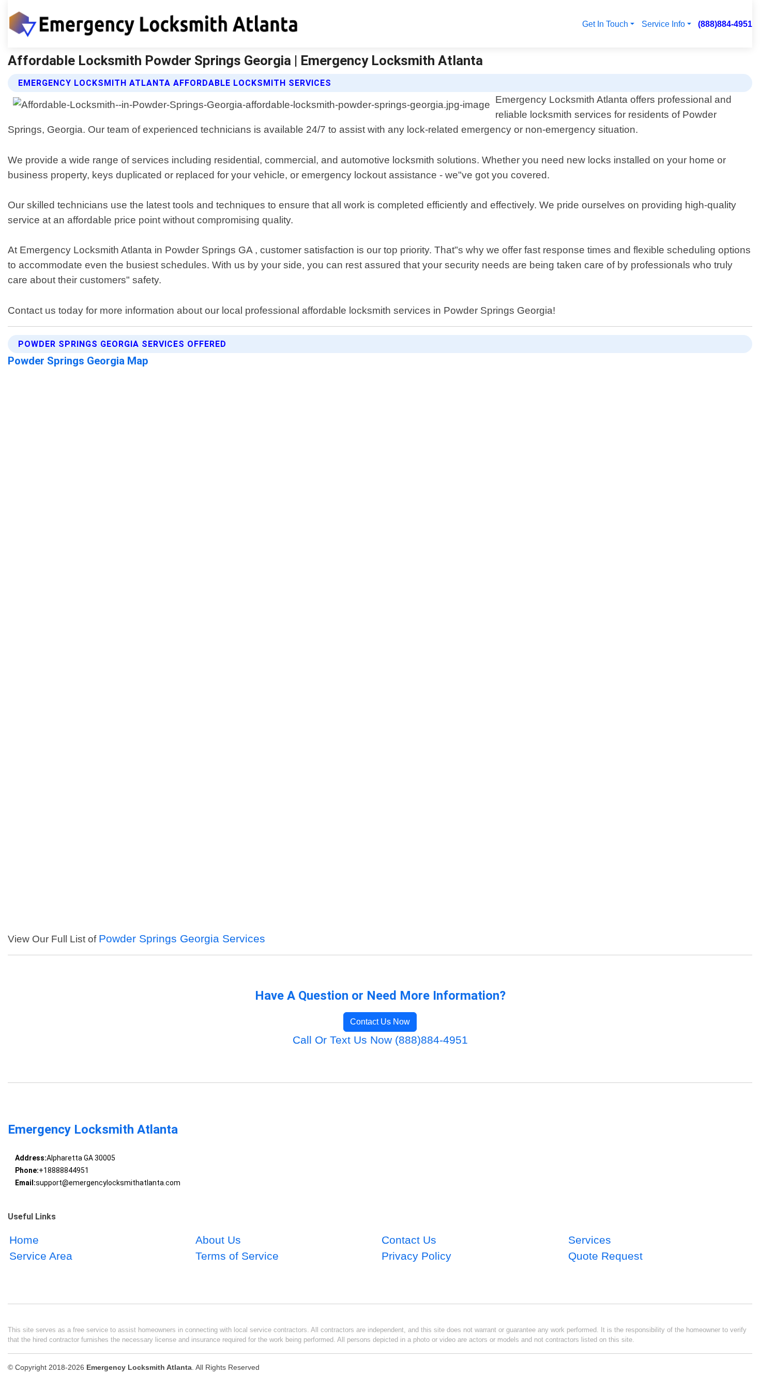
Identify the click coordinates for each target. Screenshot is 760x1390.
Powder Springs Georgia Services (182, 938)
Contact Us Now (380, 1021)
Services (589, 1240)
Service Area (40, 1256)
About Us (218, 1240)
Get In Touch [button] (605, 23)
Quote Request (605, 1256)
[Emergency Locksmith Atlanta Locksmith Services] (158, 23)
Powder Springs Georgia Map (78, 361)
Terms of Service (237, 1256)
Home (24, 1240)
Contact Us (409, 1240)
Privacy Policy (416, 1256)
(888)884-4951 (725, 23)
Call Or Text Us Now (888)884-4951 (380, 1040)
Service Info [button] (663, 23)
